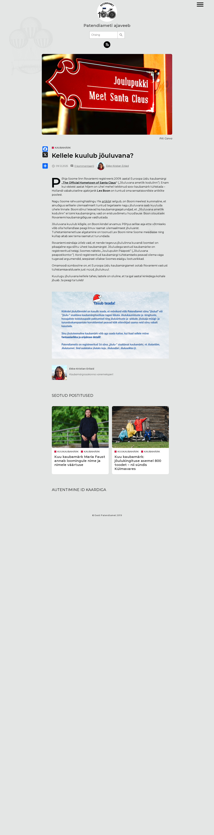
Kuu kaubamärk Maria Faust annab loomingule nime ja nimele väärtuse (79, 461)
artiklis (106, 201)
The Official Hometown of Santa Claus (89, 182)
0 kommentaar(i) (84, 166)
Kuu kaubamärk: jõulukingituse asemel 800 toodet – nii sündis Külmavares (138, 463)
